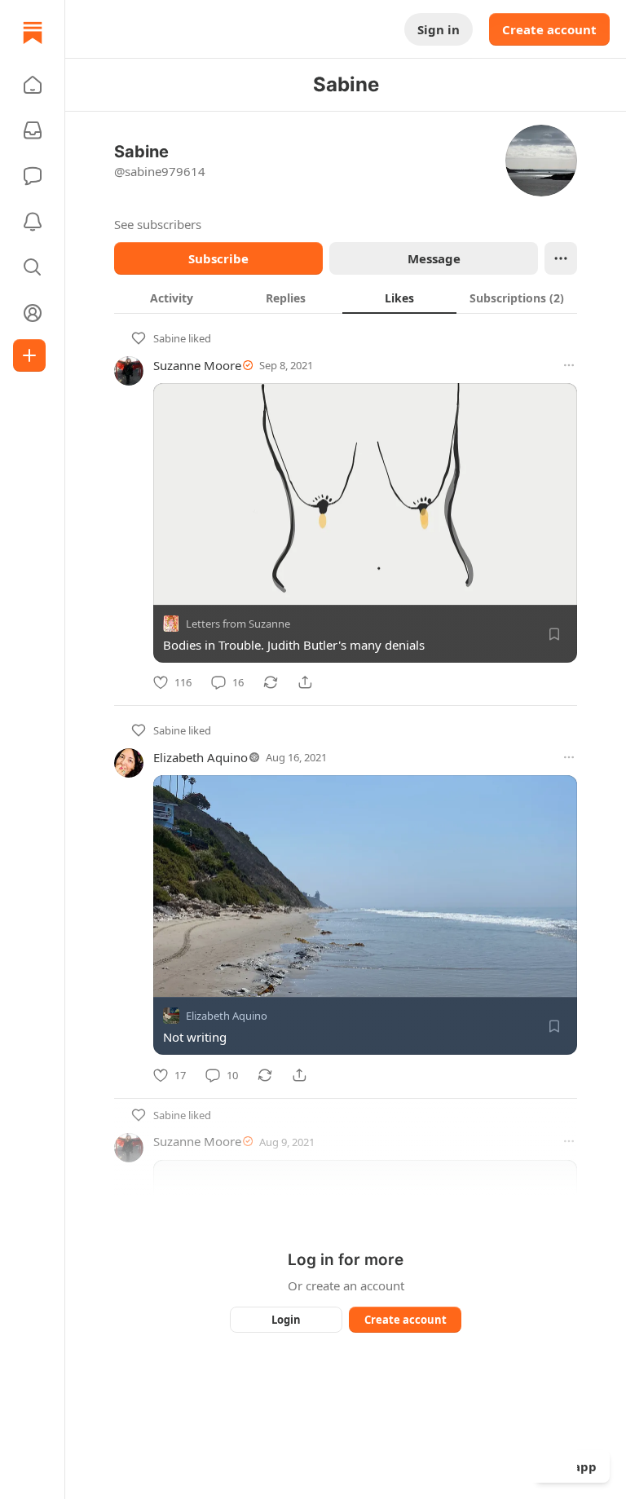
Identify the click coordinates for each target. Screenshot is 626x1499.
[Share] (305, 682)
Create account (549, 29)
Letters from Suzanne (238, 623)
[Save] (554, 634)
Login (286, 1319)
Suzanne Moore (197, 365)
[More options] (569, 365)
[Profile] (32, 313)
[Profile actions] (560, 258)
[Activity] (32, 221)
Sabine (169, 338)
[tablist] (345, 297)
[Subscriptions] (32, 130)
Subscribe (218, 258)
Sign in (438, 29)
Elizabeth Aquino (200, 757)
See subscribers (157, 224)
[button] (32, 84)
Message (434, 258)
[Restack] (270, 682)
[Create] (29, 355)
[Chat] (32, 176)
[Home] (32, 32)
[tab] (171, 297)
